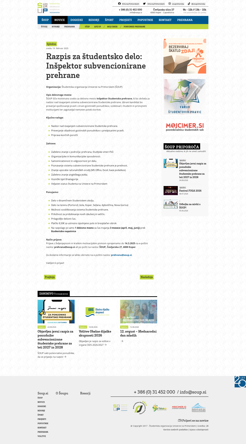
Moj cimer (112, 26)
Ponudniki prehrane (134, 26)
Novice (59, 20)
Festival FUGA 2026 (190, 190)
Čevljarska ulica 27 (163, 9)
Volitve (42, 436)
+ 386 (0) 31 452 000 (130, 9)
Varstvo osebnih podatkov (175, 429)
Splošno (183, 160)
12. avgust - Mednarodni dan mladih (138, 333)
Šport (109, 20)
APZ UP (97, 26)
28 (207, 426)
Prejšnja (50, 277)
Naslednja (147, 277)
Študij (44, 26)
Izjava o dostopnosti (198, 429)
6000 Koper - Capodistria (162, 12)
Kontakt (165, 20)
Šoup (45, 20)
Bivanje (56, 26)
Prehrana (185, 20)
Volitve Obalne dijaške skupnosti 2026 (95, 333)
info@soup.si (136, 12)
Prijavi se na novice (195, 420)
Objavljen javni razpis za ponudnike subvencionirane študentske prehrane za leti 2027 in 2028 (55, 339)
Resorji (94, 20)
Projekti (125, 20)
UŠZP (87, 26)
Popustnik (145, 20)
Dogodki (76, 20)
